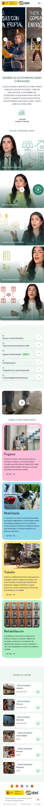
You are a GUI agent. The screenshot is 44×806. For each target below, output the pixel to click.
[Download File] (38, 692)
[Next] (39, 39)
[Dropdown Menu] (40, 3)
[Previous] (5, 39)
